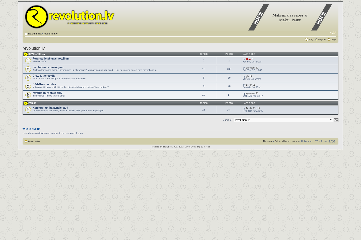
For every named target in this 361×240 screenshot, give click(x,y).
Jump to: (227, 120)
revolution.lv (50, 33)
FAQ (311, 39)
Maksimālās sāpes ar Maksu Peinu (290, 17)
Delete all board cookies (287, 141)
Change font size (333, 33)
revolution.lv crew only (47, 92)
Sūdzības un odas (44, 84)
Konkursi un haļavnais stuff (50, 107)
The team (267, 141)
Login (333, 39)
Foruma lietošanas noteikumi (51, 58)
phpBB (166, 147)
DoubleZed (251, 108)
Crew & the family (44, 75)
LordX (249, 85)
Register (322, 39)
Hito (248, 59)
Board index (35, 33)
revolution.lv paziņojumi (48, 67)
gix (247, 76)
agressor (250, 67)
